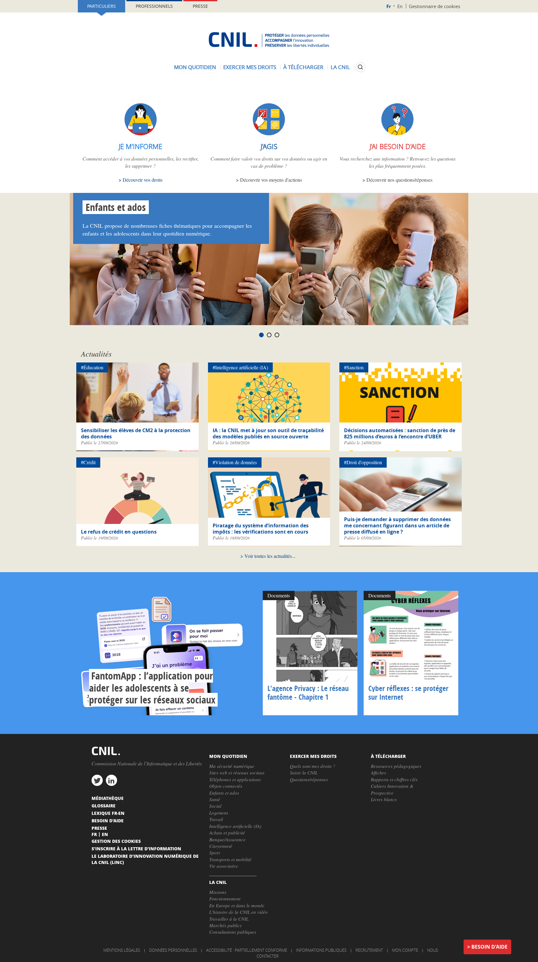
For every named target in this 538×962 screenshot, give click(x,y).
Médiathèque (108, 798)
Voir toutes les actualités (268, 556)
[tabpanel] (269, 259)
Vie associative (223, 866)
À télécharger (303, 67)
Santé (214, 799)
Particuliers (101, 6)
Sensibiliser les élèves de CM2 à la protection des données (136, 433)
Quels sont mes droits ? (312, 766)
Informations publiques (321, 950)
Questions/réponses (309, 779)
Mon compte (405, 950)
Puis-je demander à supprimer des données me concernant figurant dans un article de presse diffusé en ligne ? (397, 525)
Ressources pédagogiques (396, 766)
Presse (200, 6)
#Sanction (354, 367)
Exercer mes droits (249, 67)
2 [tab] (269, 335)
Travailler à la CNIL (228, 919)
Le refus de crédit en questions (119, 531)
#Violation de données (235, 462)
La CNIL (340, 67)
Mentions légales (121, 950)
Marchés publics (225, 925)
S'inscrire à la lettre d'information (136, 848)
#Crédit (88, 462)
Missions (217, 892)
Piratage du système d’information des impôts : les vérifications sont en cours (261, 528)
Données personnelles (173, 950)
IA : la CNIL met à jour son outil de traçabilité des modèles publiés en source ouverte (268, 433)
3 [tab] (277, 335)
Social (215, 806)
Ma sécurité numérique (231, 766)
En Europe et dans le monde (236, 905)
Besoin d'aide (489, 946)
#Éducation (92, 367)
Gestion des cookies (116, 841)
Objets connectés (225, 786)
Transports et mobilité (230, 859)
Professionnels (154, 6)
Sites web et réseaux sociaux (237, 772)
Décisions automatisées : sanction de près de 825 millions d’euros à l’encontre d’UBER (399, 433)
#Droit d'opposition (363, 462)
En (400, 6)
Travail (216, 819)
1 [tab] (261, 335)
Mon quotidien (195, 67)
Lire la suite (168, 653)
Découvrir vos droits (143, 179)
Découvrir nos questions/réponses (399, 179)
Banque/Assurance (227, 839)
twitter (97, 780)
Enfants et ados (116, 207)
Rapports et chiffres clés (394, 779)
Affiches (378, 772)
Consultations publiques (232, 932)
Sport (214, 852)
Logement (218, 813)
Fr (388, 6)
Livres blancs (384, 799)
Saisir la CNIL (304, 772)
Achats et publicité (227, 832)
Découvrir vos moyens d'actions (271, 179)
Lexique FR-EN (108, 813)
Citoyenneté (220, 846)
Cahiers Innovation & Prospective (392, 789)
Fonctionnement (224, 898)
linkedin (111, 780)
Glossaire (104, 805)
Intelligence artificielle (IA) (235, 826)
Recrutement (369, 950)
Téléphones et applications (235, 779)
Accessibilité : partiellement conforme (246, 950)
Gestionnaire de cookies (434, 6)
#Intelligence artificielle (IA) (240, 367)
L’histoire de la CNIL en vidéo (238, 912)
